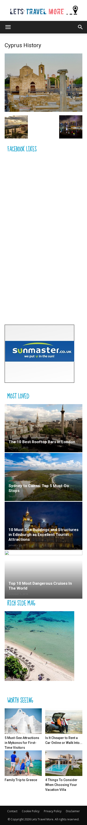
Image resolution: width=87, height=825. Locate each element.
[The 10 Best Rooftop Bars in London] (43, 428)
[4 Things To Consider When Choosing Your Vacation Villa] (63, 763)
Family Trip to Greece (21, 780)
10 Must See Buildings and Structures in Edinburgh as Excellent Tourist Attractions (43, 534)
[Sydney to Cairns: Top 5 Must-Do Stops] (43, 477)
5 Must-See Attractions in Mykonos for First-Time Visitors (22, 742)
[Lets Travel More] (43, 11)
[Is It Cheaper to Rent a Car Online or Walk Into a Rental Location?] (63, 721)
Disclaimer (73, 811)
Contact (12, 811)
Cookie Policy (30, 811)
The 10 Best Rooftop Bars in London (42, 441)
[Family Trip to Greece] (23, 763)
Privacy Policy (52, 811)
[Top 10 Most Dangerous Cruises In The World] (43, 575)
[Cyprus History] (43, 110)
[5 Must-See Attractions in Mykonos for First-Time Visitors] (23, 721)
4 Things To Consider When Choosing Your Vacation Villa (61, 785)
